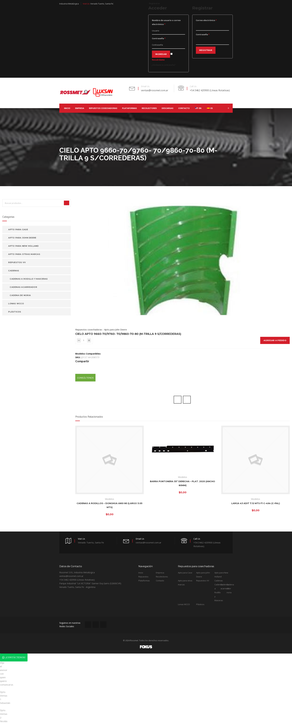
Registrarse (154, 3)
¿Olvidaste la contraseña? (163, 65)
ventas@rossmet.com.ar (154, 90)
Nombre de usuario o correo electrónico (166, 22)
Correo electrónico (206, 20)
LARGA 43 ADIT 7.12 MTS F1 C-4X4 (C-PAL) (255, 503)
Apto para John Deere (115, 329)
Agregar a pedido (275, 340)
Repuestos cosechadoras (88, 329)
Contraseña (158, 38)
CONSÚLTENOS (85, 377)
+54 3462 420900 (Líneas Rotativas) (210, 90)
